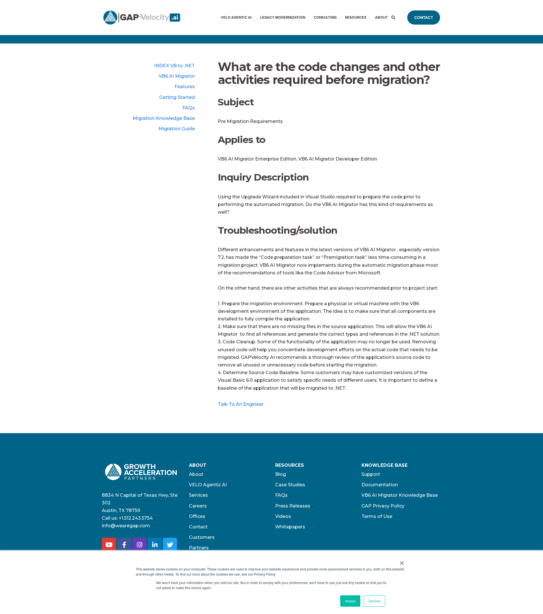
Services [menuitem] (198, 495)
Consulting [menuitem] (325, 17)
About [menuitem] (381, 17)
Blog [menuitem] (280, 474)
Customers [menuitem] (202, 537)
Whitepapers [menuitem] (290, 527)
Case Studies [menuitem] (290, 484)
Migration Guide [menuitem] (176, 128)
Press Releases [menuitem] (292, 506)
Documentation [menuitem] (379, 484)
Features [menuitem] (184, 86)
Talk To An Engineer (241, 404)
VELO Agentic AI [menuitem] (236, 17)
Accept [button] (350, 600)
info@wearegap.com (126, 525)
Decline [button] (374, 600)
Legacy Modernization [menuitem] (282, 17)
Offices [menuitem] (197, 516)
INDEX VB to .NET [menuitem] (174, 65)
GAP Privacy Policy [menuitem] (382, 506)
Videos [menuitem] (283, 516)
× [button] (401, 561)
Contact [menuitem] (198, 527)
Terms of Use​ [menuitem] (376, 516)
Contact (423, 17)
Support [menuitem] (370, 474)
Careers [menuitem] (198, 506)
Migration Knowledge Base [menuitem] (164, 118)
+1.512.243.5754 (136, 518)
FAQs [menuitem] (188, 107)
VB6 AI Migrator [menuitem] (177, 76)
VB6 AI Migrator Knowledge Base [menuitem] (399, 495)
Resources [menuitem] (356, 17)
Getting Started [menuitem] (177, 97)
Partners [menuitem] (199, 547)
